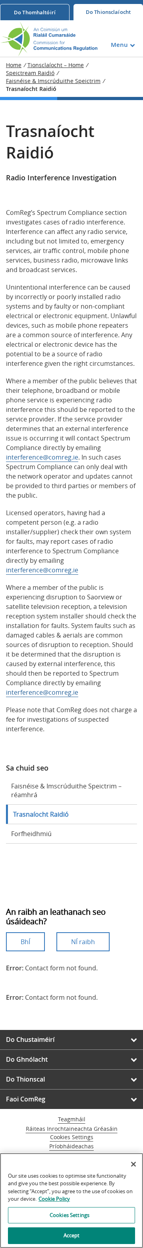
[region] (71, 1200)
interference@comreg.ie (42, 457)
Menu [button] (119, 45)
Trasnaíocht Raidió (41, 814)
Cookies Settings (71, 1137)
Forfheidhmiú (31, 833)
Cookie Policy (54, 1198)
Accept (72, 1235)
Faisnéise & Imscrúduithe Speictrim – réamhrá (66, 790)
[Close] (133, 1164)
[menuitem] (35, 12)
